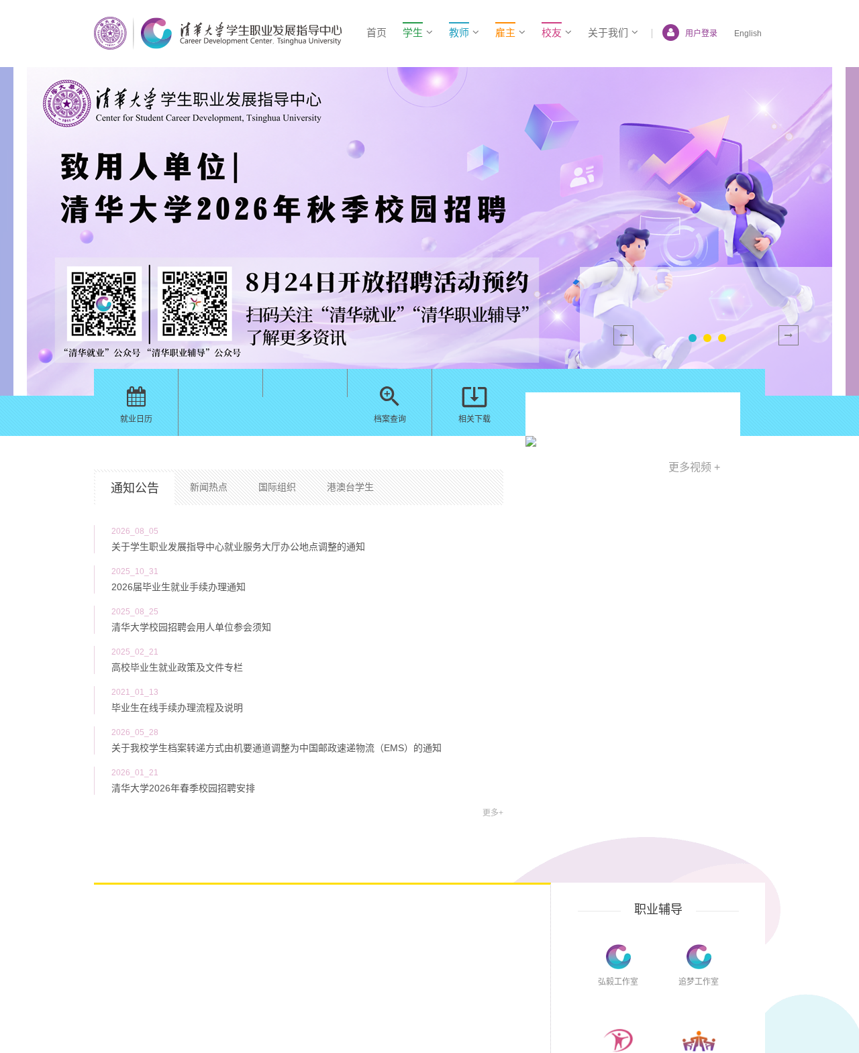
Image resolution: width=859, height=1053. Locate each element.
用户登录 (701, 33)
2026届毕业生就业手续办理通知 (178, 586)
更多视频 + (694, 467)
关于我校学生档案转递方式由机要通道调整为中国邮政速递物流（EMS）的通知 (276, 747)
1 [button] (693, 338)
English (748, 33)
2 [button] (707, 338)
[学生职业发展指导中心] (218, 33)
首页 (376, 32)
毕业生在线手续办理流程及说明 (177, 707)
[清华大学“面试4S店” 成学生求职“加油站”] (632, 441)
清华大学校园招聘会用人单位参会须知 (191, 627)
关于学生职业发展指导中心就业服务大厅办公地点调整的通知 (238, 546)
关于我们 (608, 32)
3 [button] (722, 338)
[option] (429, 231)
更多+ (493, 813)
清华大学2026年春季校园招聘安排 (183, 788)
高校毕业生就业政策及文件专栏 (177, 667)
